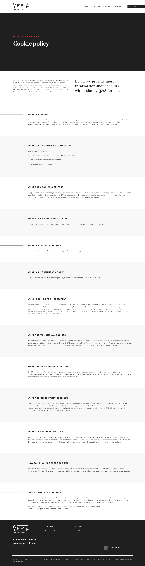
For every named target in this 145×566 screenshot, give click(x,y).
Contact (117, 6)
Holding (132, 6)
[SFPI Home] (21, 6)
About (86, 6)
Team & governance (101, 6)
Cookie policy (50, 526)
